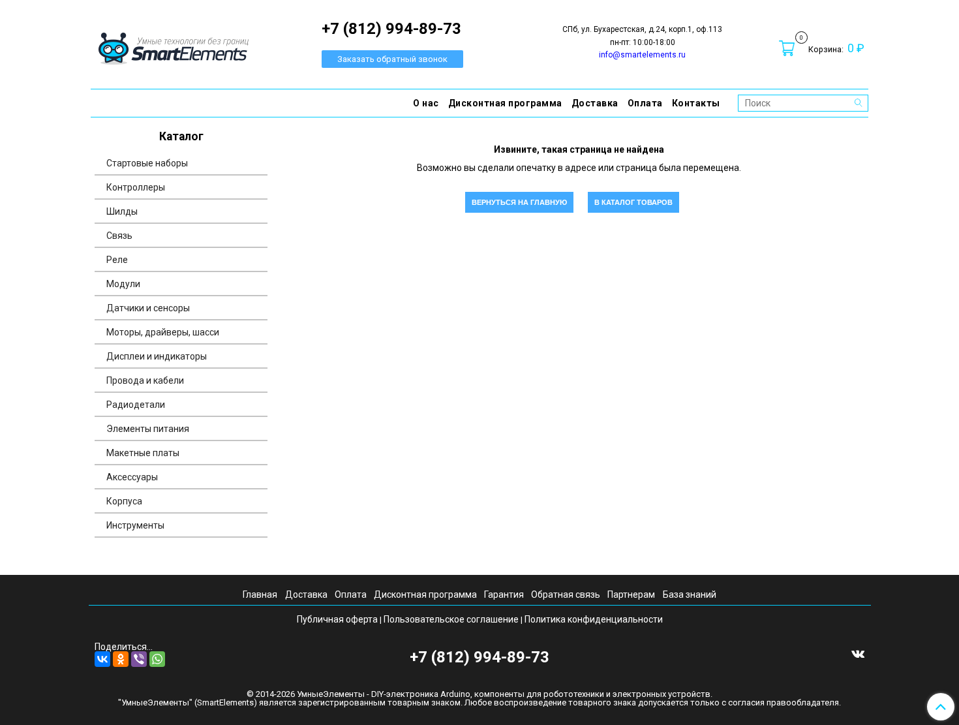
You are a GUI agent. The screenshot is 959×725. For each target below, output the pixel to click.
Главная (260, 594)
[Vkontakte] (857, 653)
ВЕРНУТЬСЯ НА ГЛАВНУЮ (519, 202)
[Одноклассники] (121, 659)
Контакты (696, 103)
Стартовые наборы (147, 163)
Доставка (594, 103)
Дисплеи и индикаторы (156, 356)
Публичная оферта (337, 619)
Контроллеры (135, 187)
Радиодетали (135, 404)
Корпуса (124, 501)
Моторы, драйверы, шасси (162, 332)
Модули (123, 284)
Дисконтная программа (505, 103)
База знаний (689, 594)
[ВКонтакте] (102, 659)
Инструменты (135, 525)
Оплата (645, 103)
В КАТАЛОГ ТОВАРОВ (633, 202)
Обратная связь (565, 594)
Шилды (122, 211)
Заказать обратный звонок (392, 59)
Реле (117, 260)
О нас (426, 103)
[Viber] (139, 659)
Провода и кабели (145, 380)
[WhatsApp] (157, 659)
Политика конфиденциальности (594, 619)
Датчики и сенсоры (148, 308)
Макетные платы (142, 453)
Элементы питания (147, 429)
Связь (119, 235)
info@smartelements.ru (642, 54)
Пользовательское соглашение (451, 619)
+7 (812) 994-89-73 (479, 657)
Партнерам (631, 594)
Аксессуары (132, 477)
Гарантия (504, 594)
